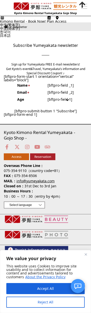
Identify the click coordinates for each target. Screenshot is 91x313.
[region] (45, 281)
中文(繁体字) (10, 25)
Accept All (45, 288)
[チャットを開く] (78, 286)
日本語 (5, 35)
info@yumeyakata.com (35, 181)
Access (16, 157)
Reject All (45, 302)
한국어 (5, 32)
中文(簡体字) (10, 28)
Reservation (42, 157)
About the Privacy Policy (45, 277)
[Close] (86, 254)
